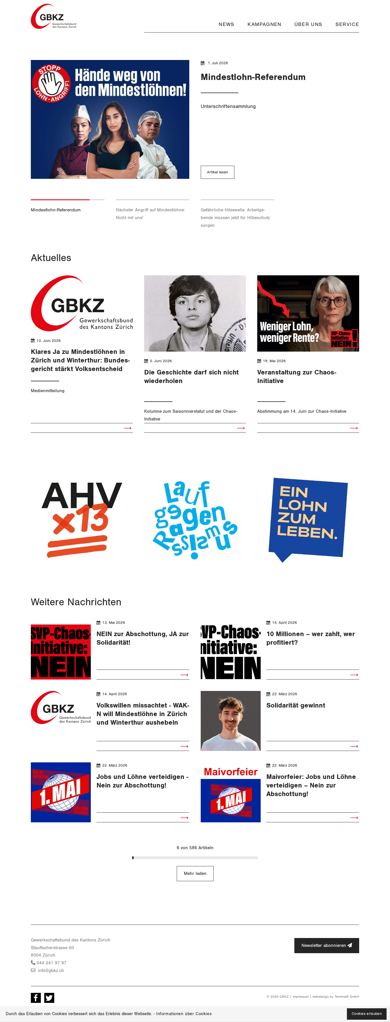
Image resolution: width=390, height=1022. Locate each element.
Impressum (301, 996)
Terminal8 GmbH (347, 996)
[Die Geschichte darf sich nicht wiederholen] (195, 313)
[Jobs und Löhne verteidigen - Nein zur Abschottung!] (61, 792)
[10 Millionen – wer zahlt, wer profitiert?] (231, 650)
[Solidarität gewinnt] (231, 721)
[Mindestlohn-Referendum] (110, 119)
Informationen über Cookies (184, 1014)
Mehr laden (195, 873)
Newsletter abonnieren (324, 945)
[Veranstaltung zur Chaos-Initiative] (308, 313)
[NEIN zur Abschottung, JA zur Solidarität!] (61, 650)
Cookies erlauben (367, 1014)
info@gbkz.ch (50, 970)
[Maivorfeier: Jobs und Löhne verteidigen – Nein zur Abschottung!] (231, 792)
